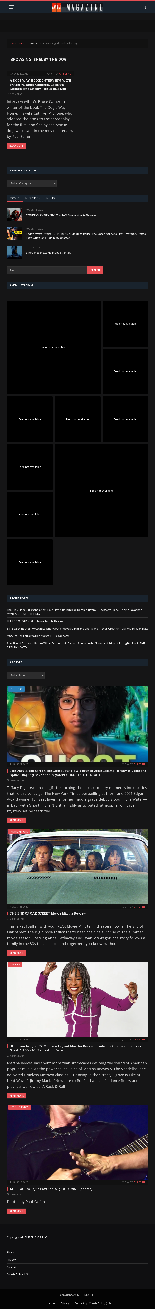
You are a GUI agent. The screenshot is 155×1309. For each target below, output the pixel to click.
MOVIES (15, 198)
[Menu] (11, 7)
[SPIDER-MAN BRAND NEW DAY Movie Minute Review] (14, 214)
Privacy (11, 1259)
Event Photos (19, 1107)
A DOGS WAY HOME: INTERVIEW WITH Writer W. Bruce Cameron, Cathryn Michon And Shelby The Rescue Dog (40, 84)
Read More (16, 146)
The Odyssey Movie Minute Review (48, 252)
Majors (15, 964)
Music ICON (33, 198)
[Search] (144, 7)
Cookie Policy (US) (17, 1274)
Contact (11, 1267)
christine (65, 73)
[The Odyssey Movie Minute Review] (14, 252)
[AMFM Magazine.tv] (77, 7)
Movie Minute (19, 831)
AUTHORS (52, 198)
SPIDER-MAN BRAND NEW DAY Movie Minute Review (61, 215)
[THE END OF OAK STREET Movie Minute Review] (77, 866)
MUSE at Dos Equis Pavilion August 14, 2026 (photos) (38, 636)
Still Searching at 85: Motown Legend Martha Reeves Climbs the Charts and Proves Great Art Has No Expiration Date (77, 628)
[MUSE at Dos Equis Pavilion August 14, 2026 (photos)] (77, 1142)
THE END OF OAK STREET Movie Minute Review (35, 621)
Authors (16, 689)
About (10, 1252)
